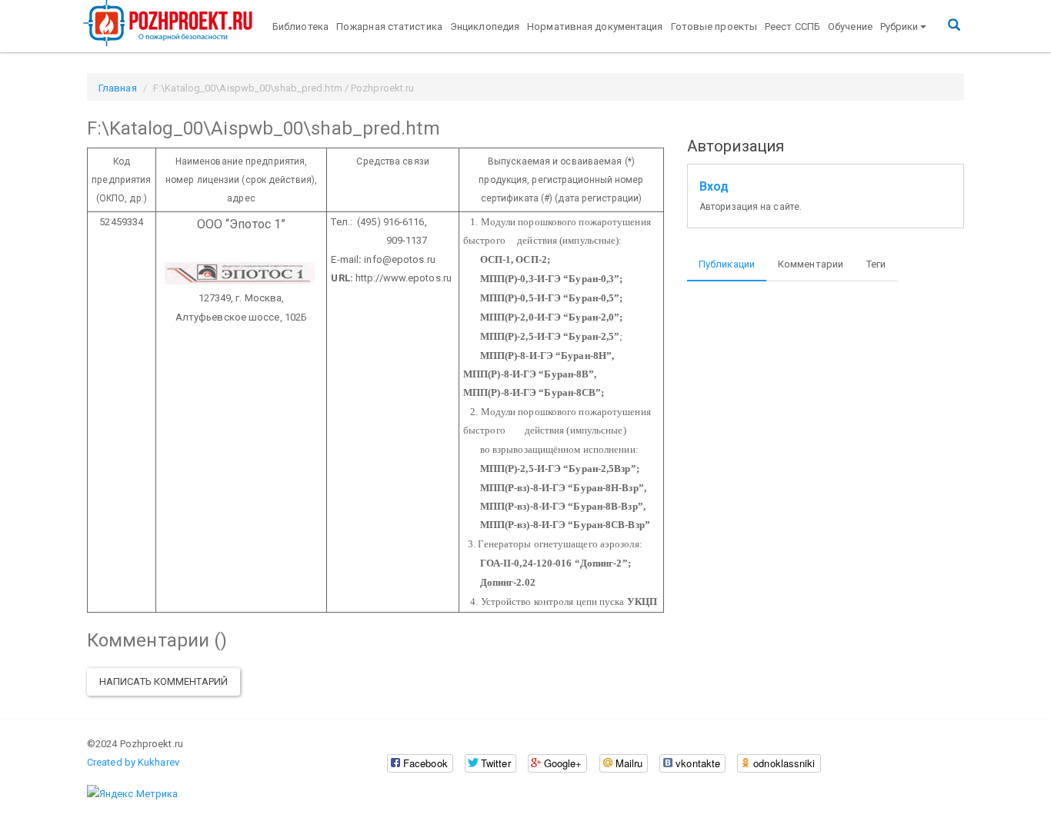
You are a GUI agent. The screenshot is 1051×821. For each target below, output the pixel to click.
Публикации (727, 264)
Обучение (850, 26)
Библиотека (300, 26)
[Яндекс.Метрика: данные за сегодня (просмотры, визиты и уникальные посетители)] (132, 794)
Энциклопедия (484, 26)
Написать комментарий (163, 681)
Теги (876, 264)
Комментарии (810, 264)
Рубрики (899, 26)
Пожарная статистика (389, 26)
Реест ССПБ (792, 26)
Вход (714, 187)
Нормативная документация (594, 26)
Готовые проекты (714, 26)
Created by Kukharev (133, 762)
